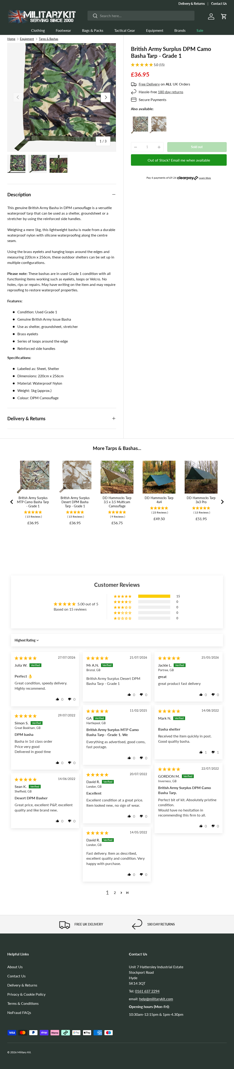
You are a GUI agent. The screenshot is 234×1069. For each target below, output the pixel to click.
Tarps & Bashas (48, 39)
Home (11, 39)
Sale (200, 30)
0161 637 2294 (147, 991)
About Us (15, 967)
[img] (26, 658)
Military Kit (24, 1052)
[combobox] (141, 16)
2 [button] (115, 892)
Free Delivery (149, 84)
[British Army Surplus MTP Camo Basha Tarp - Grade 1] (139, 119)
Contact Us (219, 3)
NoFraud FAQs (19, 1012)
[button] (224, 16)
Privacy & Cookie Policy (26, 994)
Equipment (27, 39)
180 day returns (170, 92)
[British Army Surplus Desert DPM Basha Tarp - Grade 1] (157, 119)
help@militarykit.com (156, 999)
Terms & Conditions (23, 1003)
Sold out (197, 147)
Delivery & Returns (191, 3)
